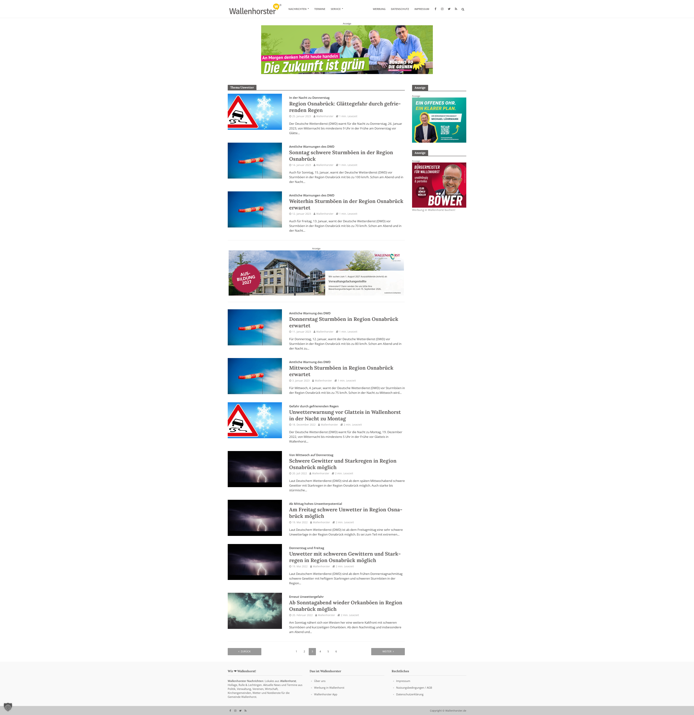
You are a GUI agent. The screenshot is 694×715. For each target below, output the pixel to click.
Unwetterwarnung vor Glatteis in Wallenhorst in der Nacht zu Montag (345, 413)
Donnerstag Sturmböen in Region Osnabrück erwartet (343, 320)
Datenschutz (400, 9)
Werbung (379, 9)
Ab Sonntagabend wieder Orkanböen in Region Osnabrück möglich (345, 603)
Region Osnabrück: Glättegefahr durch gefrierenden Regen (345, 104)
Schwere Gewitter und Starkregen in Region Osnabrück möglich (343, 461)
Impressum (421, 9)
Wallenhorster (324, 116)
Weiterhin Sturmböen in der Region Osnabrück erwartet (346, 202)
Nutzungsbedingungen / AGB (414, 687)
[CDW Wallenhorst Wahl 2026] (347, 47)
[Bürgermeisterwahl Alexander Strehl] (316, 273)
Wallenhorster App (325, 694)
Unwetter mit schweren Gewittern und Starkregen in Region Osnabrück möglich (345, 554)
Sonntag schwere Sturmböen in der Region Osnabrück (341, 153)
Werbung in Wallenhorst (329, 687)
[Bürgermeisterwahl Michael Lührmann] (439, 120)
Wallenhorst (288, 680)
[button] (8, 707)
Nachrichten (297, 9)
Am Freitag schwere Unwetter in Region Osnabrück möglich (345, 510)
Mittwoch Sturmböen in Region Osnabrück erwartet (341, 369)
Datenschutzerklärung (409, 694)
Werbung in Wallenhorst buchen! (433, 209)
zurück (246, 651)
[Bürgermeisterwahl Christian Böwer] (439, 185)
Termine (319, 9)
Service (336, 9)
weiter (386, 651)
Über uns (319, 680)
